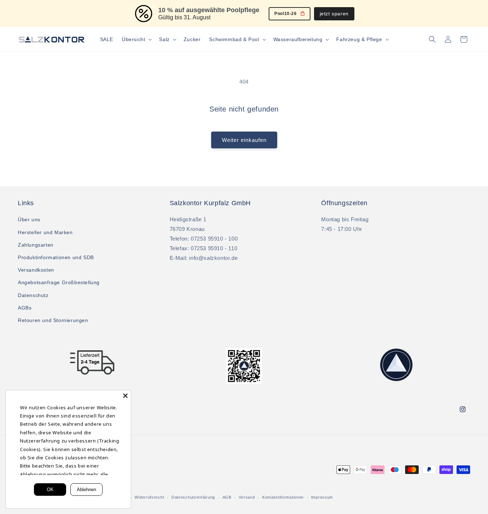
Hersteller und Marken (45, 232)
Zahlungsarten (36, 245)
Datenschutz (33, 295)
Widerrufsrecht (149, 497)
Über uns (29, 219)
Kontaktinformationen (283, 497)
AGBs (24, 308)
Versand (247, 497)
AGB (227, 497)
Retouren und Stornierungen (53, 320)
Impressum (322, 497)
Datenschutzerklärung (193, 497)
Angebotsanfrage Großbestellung (59, 282)
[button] (136, 39)
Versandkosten (36, 270)
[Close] (125, 395)
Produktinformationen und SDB (56, 257)
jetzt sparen (334, 13)
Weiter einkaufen (244, 140)
